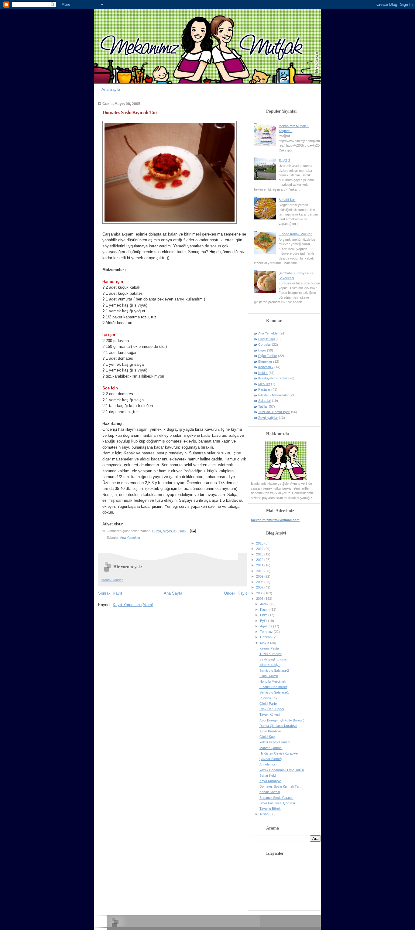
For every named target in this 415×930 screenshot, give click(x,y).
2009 (260, 576)
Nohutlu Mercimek (272, 681)
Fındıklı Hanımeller (273, 687)
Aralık (264, 604)
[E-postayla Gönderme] (192, 530)
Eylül (264, 621)
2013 (260, 554)
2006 (260, 593)
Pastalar (264, 389)
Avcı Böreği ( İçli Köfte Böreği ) (281, 720)
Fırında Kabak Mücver (295, 234)
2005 (260, 598)
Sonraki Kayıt (110, 593)
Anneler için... (269, 764)
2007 (260, 587)
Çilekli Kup (267, 736)
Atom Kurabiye (270, 731)
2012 (260, 560)
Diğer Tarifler (267, 356)
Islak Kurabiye (269, 665)
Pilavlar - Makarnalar (273, 395)
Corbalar (264, 344)
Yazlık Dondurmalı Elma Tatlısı (281, 770)
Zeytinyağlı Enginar (273, 659)
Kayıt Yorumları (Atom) (133, 604)
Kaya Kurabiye (270, 781)
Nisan (264, 814)
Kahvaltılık (265, 367)
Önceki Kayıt (235, 593)
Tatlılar (263, 406)
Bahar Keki (267, 775)
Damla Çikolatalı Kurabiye (278, 726)
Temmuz (267, 631)
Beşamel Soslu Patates (276, 797)
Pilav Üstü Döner (271, 709)
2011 (260, 565)
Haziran (266, 637)
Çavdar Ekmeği (270, 759)
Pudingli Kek (268, 698)
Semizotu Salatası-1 (274, 692)
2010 (260, 571)
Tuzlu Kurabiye (270, 654)
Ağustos (266, 626)
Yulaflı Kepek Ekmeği (274, 742)
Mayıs (265, 643)
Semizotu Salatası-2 (274, 670)
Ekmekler (265, 361)
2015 (260, 543)
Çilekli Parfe (268, 703)
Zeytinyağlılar (268, 417)
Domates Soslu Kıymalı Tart (130, 112)
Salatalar (264, 400)
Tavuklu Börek (270, 808)
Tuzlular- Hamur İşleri (274, 412)
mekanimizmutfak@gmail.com (275, 520)
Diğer (262, 350)
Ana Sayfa (110, 89)
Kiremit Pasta (269, 648)
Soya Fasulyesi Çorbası (277, 803)
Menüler (264, 384)
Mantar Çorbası (271, 748)
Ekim (264, 615)
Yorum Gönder (112, 580)
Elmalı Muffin (268, 676)
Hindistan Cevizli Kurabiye (278, 753)
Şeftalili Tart (287, 200)
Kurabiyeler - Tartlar (272, 378)
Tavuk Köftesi (269, 714)
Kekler (263, 373)
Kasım (265, 609)
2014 (260, 549)
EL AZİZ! (285, 160)
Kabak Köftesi (269, 792)
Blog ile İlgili (266, 339)
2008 (260, 582)
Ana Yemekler (130, 537)
